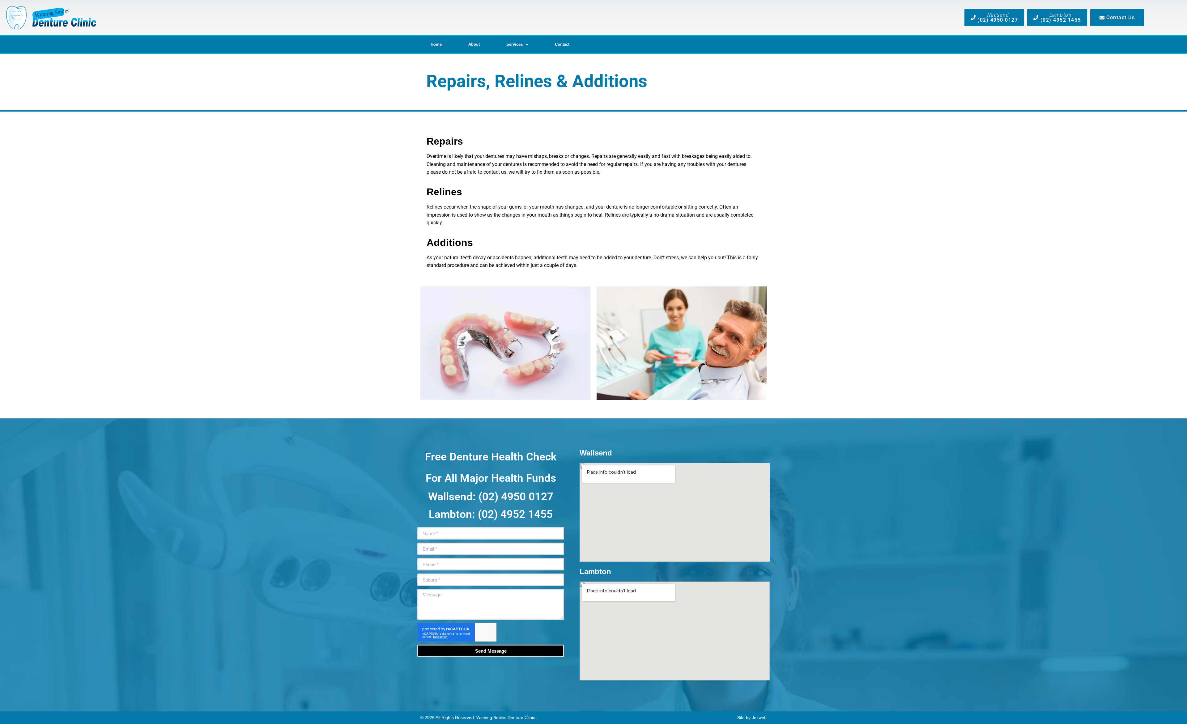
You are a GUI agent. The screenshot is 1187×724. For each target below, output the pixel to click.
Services (514, 44)
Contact (562, 44)
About (474, 44)
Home (436, 44)
